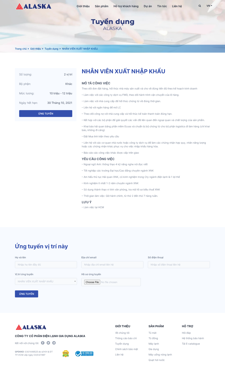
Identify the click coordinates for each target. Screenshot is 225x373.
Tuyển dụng (51, 48)
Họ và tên (20, 257)
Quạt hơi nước (157, 359)
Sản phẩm (101, 6)
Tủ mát (152, 332)
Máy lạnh (154, 343)
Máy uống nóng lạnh (160, 354)
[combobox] (46, 281)
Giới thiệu (83, 6)
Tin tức (162, 6)
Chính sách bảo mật (126, 349)
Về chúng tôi (122, 332)
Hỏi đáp (186, 332)
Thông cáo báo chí (126, 338)
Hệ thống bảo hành (193, 338)
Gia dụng (154, 349)
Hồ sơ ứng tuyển (91, 274)
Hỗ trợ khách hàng (126, 6)
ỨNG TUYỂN (45, 113)
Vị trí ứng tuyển (24, 274)
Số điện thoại (155, 257)
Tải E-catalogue (191, 343)
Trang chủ (21, 48)
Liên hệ (177, 6)
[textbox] (46, 281)
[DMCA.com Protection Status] (65, 353)
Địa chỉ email (89, 257)
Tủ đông (153, 338)
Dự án (148, 6)
